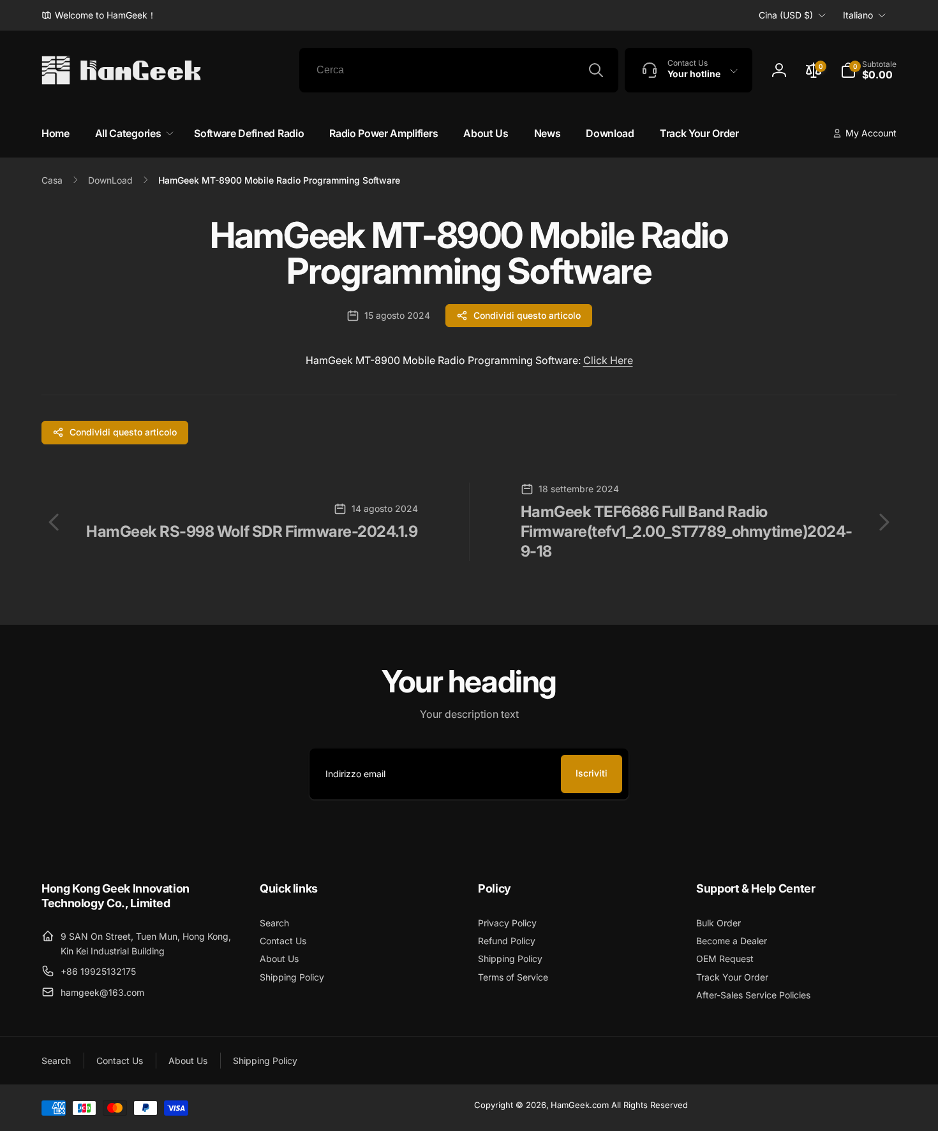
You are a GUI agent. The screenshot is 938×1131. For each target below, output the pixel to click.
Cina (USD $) (786, 15)
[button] (868, 70)
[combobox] (458, 70)
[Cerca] (596, 70)
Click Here (608, 360)
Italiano (858, 15)
